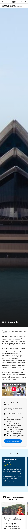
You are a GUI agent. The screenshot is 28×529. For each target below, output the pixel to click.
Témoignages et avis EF (9, 5)
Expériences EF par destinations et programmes (12, 6)
